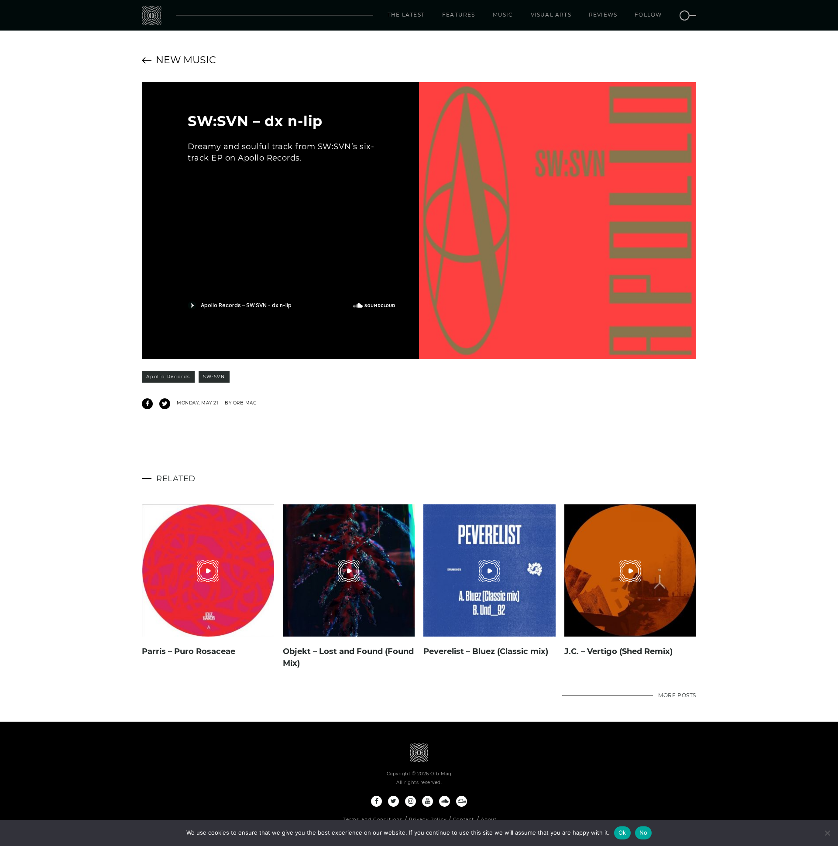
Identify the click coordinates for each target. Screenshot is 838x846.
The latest (406, 14)
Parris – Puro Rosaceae (188, 651)
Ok (622, 832)
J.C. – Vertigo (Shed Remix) (618, 651)
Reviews (603, 14)
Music (503, 14)
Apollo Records (168, 377)
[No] (827, 833)
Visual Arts (551, 14)
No (643, 832)
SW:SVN (214, 377)
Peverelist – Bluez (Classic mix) (485, 651)
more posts (677, 695)
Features (458, 14)
